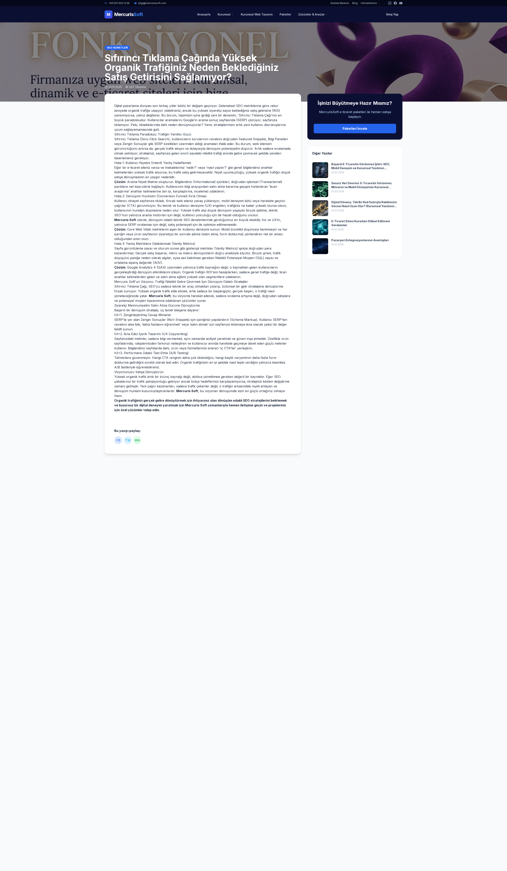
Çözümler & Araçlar (311, 14)
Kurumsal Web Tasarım (257, 14)
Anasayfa (204, 14)
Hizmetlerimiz (369, 3)
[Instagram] (389, 3)
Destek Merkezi (340, 3)
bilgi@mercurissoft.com (152, 3)
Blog (355, 3)
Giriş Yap (392, 14)
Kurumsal (224, 14)
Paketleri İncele (355, 129)
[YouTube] (400, 3)
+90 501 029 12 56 (119, 3)
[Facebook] (395, 3)
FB (118, 440)
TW (128, 440)
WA (137, 440)
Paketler (285, 14)
